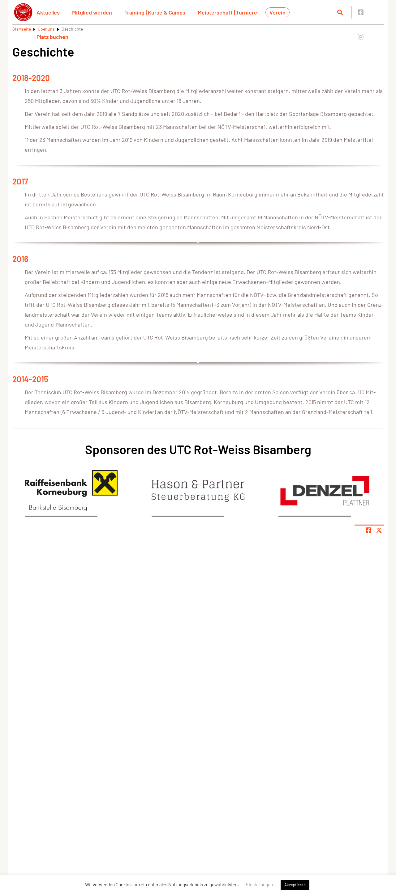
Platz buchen (52, 36)
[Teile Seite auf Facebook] (368, 530)
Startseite (21, 29)
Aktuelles (48, 12)
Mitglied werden (92, 12)
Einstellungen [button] (259, 884)
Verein (277, 12)
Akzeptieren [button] (295, 884)
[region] (71, 490)
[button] (71, 490)
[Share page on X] (379, 530)
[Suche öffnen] (340, 12)
